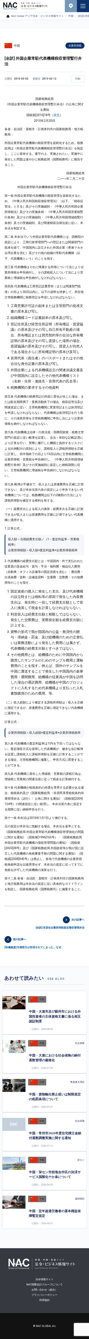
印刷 (77, 78)
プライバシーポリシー (44, 1294)
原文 (57, 115)
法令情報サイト (44, 1279)
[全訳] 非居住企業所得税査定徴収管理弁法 (60, 923)
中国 (70, 16)
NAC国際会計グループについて (44, 1284)
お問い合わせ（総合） (44, 1289)
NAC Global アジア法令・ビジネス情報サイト (37, 16)
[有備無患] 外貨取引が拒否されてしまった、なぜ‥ (33, 943)
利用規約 (44, 1300)
